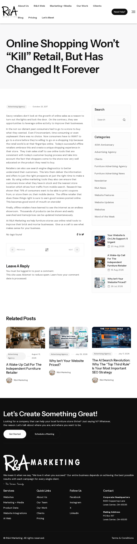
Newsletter (101, 180)
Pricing (32, 17)
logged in (26, 271)
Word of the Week (105, 216)
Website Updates (104, 202)
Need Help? (119, 11)
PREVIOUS (20, 250)
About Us (23, 5)
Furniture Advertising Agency (111, 166)
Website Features (104, 195)
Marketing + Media (61, 5)
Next (71, 250)
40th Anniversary (104, 144)
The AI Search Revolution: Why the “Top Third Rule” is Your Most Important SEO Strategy (111, 366)
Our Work (82, 5)
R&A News (100, 188)
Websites (100, 209)
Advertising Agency (16, 106)
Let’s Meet (48, 17)
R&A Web (39, 5)
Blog (20, 17)
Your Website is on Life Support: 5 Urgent (117, 239)
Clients (97, 5)
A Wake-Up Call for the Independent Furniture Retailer (24, 369)
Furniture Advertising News (110, 173)
